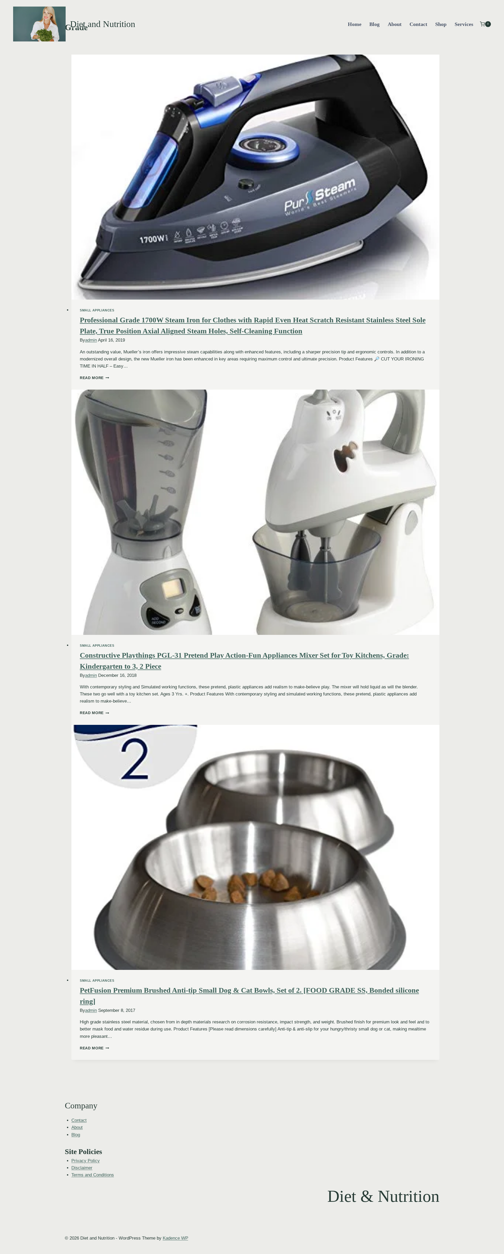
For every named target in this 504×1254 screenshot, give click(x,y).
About (395, 24)
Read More (94, 378)
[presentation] (255, 177)
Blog (374, 24)
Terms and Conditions (92, 1174)
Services (464, 24)
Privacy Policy (85, 1160)
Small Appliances (97, 310)
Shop (441, 24)
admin (91, 340)
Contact (418, 24)
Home (354, 24)
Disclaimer (81, 1167)
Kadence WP (175, 1238)
